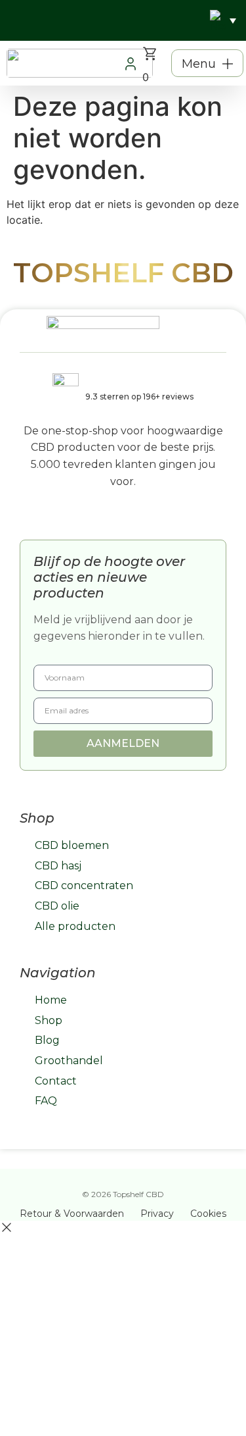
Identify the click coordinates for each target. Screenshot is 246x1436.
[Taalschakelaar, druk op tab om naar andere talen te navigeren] (223, 20)
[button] (207, 63)
